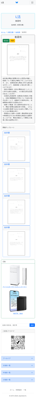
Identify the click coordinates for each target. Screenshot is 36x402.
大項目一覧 (6, 365)
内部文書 (10, 32)
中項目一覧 (6, 373)
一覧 (24, 390)
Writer (6, 41)
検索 (32, 325)
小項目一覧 (6, 380)
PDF (12, 41)
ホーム (3, 32)
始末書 (18, 32)
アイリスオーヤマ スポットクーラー (15, 287)
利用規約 (19, 390)
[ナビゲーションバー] (32, 2)
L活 (2, 2)
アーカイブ (6, 358)
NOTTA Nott (18, 313)
